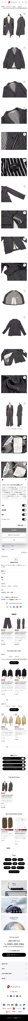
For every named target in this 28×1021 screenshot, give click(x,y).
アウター (9, 586)
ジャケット (15, 586)
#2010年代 (7, 867)
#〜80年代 (8, 859)
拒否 (14, 540)
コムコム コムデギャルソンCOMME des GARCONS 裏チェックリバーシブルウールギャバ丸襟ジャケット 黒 (7, 688)
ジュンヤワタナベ (14, 762)
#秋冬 (8, 592)
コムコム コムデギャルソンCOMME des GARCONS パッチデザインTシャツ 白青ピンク (21, 838)
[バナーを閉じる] (25, 479)
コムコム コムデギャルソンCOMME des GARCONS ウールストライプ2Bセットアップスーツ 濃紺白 (21, 638)
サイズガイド (24, 552)
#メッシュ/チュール (14, 871)
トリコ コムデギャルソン (14, 765)
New (2, 714)
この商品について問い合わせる (11, 597)
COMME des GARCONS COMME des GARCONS (7, 633)
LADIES (3, 630)
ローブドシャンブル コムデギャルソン (14, 768)
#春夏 (15, 863)
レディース (3, 586)
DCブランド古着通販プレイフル (15, 1017)
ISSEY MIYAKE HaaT (19, 729)
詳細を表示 (20, 525)
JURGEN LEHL (4, 831)
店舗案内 (12, 599)
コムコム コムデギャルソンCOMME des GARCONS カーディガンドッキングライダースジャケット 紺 (21, 688)
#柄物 (12, 592)
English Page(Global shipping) (15, 603)
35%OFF (11, 829)
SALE (7, 829)
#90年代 (20, 859)
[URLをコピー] (7, 606)
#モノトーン (20, 867)
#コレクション (7, 863)
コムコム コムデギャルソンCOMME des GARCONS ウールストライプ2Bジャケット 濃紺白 (7, 801)
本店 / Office (15, 991)
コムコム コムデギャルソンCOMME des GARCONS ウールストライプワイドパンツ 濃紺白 (7, 638)
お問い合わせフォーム (15, 954)
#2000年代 (3, 592)
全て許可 (14, 530)
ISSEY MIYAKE (4, 729)
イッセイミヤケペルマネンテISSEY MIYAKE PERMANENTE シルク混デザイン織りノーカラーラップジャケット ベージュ (7, 734)
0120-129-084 (15, 944)
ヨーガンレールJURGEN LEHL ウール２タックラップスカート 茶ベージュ (7, 835)
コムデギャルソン (14, 758)
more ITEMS (13, 662)
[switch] (24, 510)
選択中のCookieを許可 (14, 535)
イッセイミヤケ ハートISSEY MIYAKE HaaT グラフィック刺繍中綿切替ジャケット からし (21, 733)
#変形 (13, 867)
